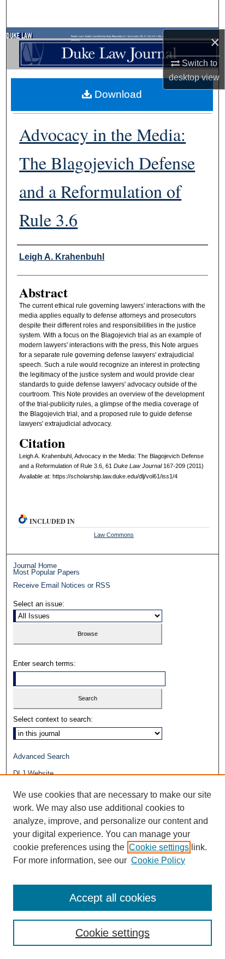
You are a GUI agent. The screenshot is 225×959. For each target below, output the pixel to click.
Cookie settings (159, 847)
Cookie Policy (158, 860)
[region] (112, 866)
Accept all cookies (112, 898)
